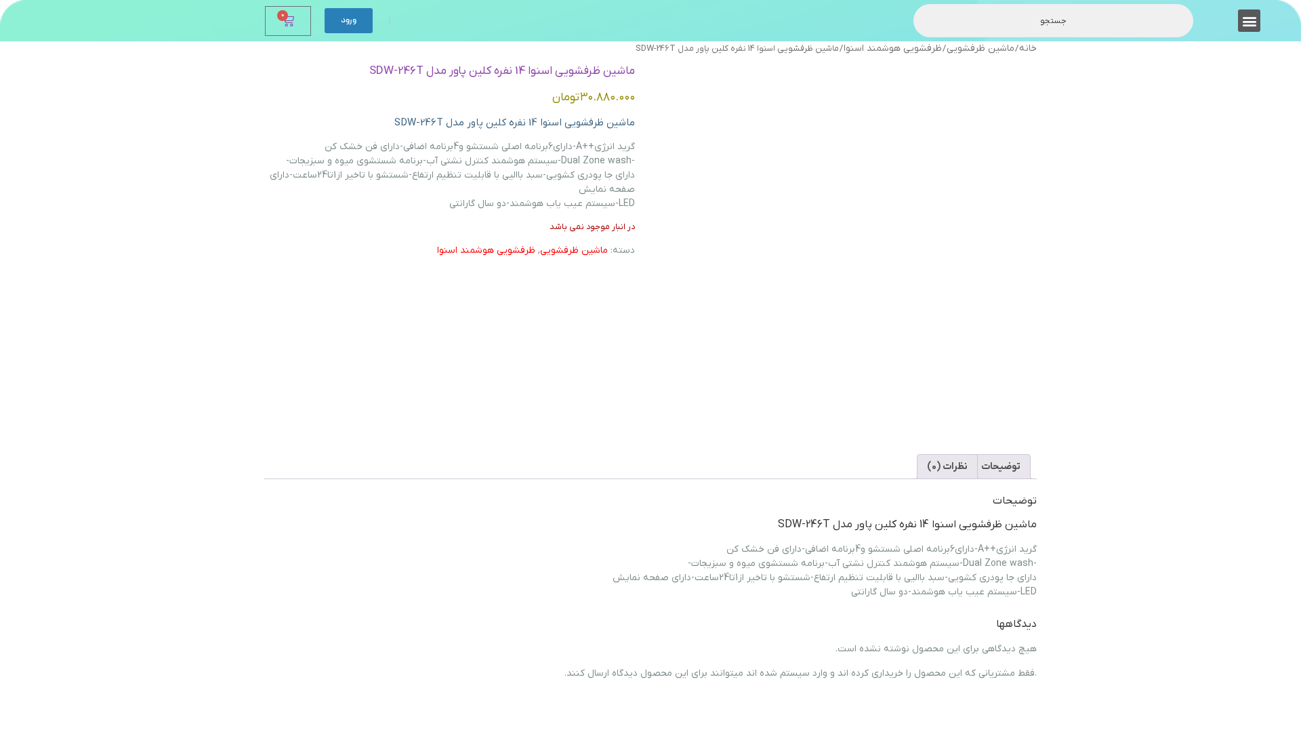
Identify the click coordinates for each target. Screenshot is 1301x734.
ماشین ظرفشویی (980, 48)
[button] (1249, 20)
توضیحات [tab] (1000, 466)
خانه (1028, 48)
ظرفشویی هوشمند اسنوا (893, 48)
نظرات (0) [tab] (947, 466)
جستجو (1053, 21)
